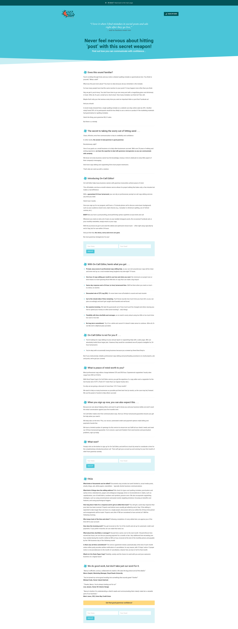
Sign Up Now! (172, 14)
